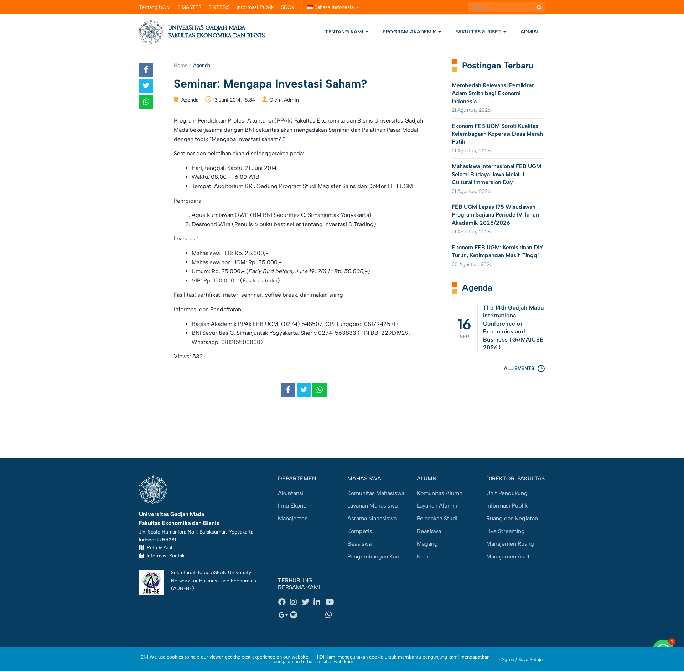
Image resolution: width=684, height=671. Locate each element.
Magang (427, 543)
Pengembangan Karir (374, 556)
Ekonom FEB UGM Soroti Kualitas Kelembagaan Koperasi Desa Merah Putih (497, 134)
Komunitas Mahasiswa (375, 493)
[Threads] (307, 614)
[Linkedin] (319, 602)
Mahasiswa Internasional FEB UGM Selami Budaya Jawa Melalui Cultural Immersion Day (496, 174)
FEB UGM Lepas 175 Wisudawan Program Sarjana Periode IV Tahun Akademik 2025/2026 (495, 214)
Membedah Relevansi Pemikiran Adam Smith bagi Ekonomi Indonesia (493, 93)
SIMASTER (189, 7)
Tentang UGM (155, 7)
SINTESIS (219, 7)
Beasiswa (359, 543)
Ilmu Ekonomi (295, 505)
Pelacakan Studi (437, 518)
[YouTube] (331, 602)
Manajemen (293, 518)
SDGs (287, 7)
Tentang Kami (344, 32)
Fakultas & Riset (478, 32)
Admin (291, 100)
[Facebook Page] (284, 602)
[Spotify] (295, 614)
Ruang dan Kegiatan (512, 518)
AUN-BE (182, 588)
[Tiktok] (319, 614)
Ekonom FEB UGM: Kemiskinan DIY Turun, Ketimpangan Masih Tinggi (497, 251)
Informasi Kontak (164, 555)
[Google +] (284, 614)
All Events (519, 368)
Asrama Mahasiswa (372, 518)
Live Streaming (505, 531)
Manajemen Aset (508, 556)
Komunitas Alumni (440, 493)
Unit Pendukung (507, 493)
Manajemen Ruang (510, 543)
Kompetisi (360, 531)
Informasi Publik (255, 7)
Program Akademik (410, 32)
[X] (307, 602)
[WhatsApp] (331, 614)
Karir (423, 556)
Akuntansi (291, 493)
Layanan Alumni (437, 505)
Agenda (201, 65)
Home (181, 65)
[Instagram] (295, 602)
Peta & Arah (159, 547)
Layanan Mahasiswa (372, 505)
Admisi (529, 32)
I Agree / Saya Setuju (521, 659)
